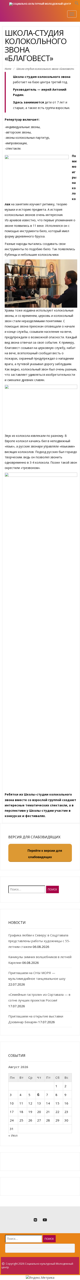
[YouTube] (45, 1220)
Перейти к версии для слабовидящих (44, 854)
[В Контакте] (35, 1220)
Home (8, 69)
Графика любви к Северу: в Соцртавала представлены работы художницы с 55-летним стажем (39, 941)
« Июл (12, 1135)
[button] (77, 4)
